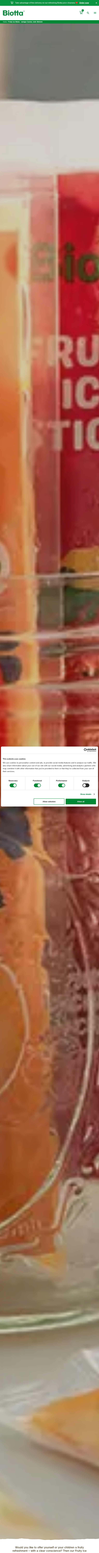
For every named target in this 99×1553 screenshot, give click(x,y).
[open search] (88, 13)
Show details (85, 794)
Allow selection (49, 801)
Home (5, 22)
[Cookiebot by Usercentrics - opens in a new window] (85, 750)
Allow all (80, 801)
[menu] (95, 13)
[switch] (37, 785)
